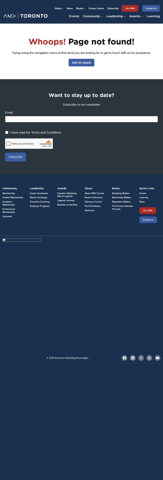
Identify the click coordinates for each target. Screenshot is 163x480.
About (88, 188)
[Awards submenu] (142, 16)
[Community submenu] (102, 16)
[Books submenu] (84, 8)
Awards (62, 188)
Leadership (37, 188)
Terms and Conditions (46, 132)
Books (116, 188)
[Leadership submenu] (124, 16)
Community (10, 188)
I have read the (35, 132)
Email (9, 112)
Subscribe (15, 157)
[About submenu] (63, 8)
